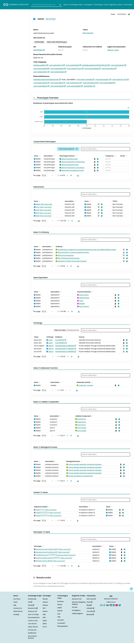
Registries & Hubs (115, 4)
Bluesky (89, 614)
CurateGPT (61, 623)
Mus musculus (88, 33)
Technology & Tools (100, 4)
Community (127, 4)
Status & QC (32, 611)
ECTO (45, 627)
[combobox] (46, 5)
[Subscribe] (101, 605)
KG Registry (76, 610)
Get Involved (91, 599)
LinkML (59, 608)
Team (15, 602)
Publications (17, 611)
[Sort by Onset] (126, 156)
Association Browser (32, 637)
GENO (45, 621)
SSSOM (59, 611)
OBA (44, 614)
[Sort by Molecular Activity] (91, 382)
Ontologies (88, 4)
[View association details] (97, 159)
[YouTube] (116, 605)
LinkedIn (90, 608)
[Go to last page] (70, 175)
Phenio (45, 611)
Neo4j (30, 605)
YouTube (90, 611)
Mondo (45, 599)
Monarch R (32, 608)
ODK (58, 617)
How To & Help (33, 614)
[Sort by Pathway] (63, 246)
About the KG (33, 627)
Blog (88, 605)
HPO (44, 608)
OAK (58, 614)
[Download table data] (77, 175)
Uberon (45, 602)
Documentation (34, 617)
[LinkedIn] (114, 605)
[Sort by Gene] (39, 156)
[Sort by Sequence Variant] (48, 507)
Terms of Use (33, 621)
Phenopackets (62, 626)
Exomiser (60, 601)
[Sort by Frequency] (115, 156)
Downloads (32, 599)
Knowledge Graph (76, 4)
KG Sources (32, 630)
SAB (14, 605)
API (29, 602)
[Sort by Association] (54, 156)
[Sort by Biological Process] (81, 461)
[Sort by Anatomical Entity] (92, 292)
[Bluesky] (120, 605)
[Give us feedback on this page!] (131, 589)
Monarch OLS (77, 599)
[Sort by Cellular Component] (92, 416)
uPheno (45, 605)
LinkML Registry (77, 613)
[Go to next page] (67, 175)
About (66, 4)
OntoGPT (60, 620)
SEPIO (45, 624)
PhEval (59, 605)
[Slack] (104, 605)
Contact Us (17, 608)
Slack (89, 602)
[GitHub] (111, 605)
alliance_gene (113, 50)
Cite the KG (32, 624)
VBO (44, 617)
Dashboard (32, 633)
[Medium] (107, 605)
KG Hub (74, 607)
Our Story (16, 599)
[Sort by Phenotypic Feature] (75, 156)
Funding (16, 614)
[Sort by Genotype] (43, 546)
